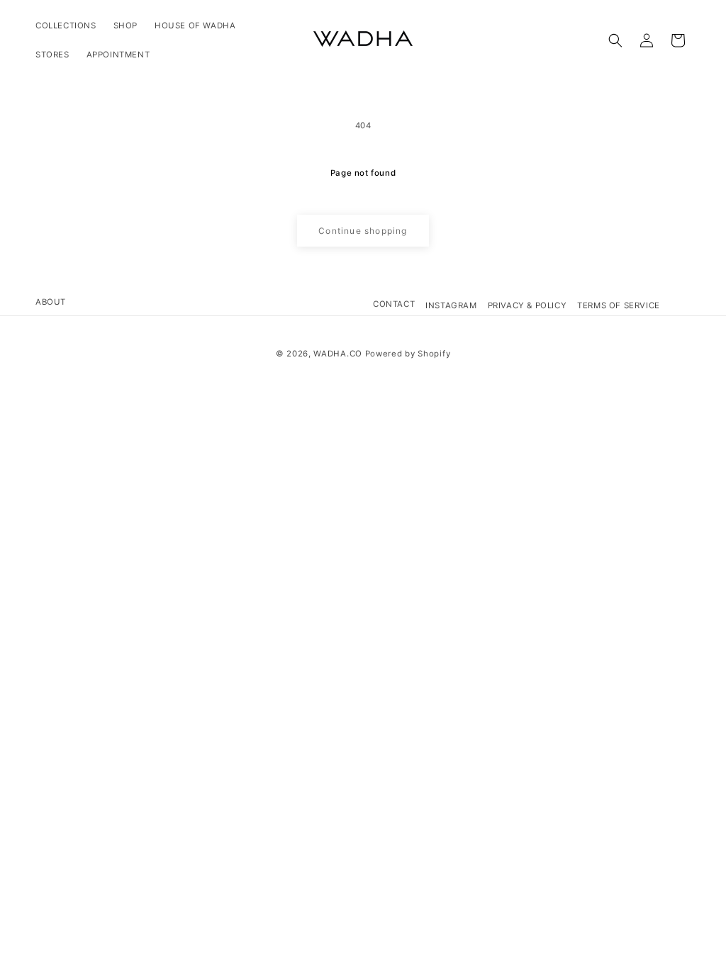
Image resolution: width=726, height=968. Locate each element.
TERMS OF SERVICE (618, 305)
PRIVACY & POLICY (527, 305)
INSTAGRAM (450, 305)
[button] (615, 40)
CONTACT (394, 304)
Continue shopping (362, 230)
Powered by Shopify (408, 354)
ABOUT (50, 302)
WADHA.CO (337, 354)
